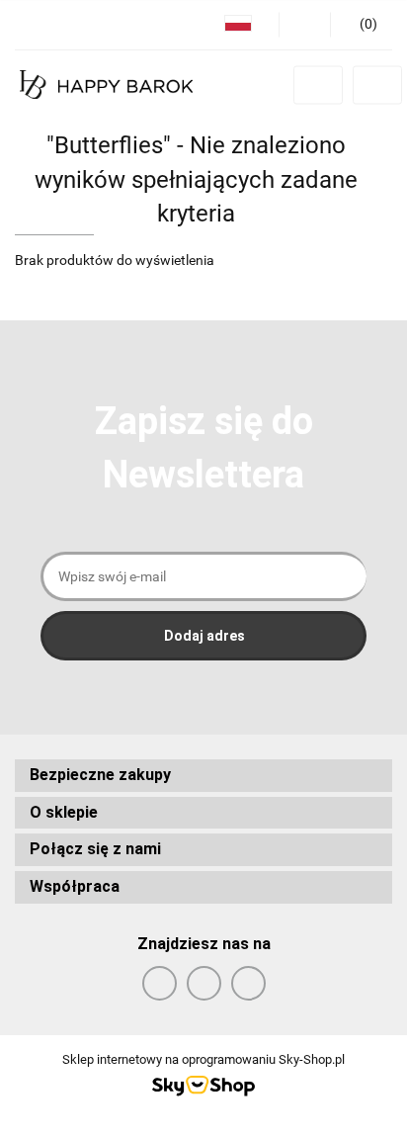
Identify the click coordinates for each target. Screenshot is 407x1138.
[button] (203, 775)
